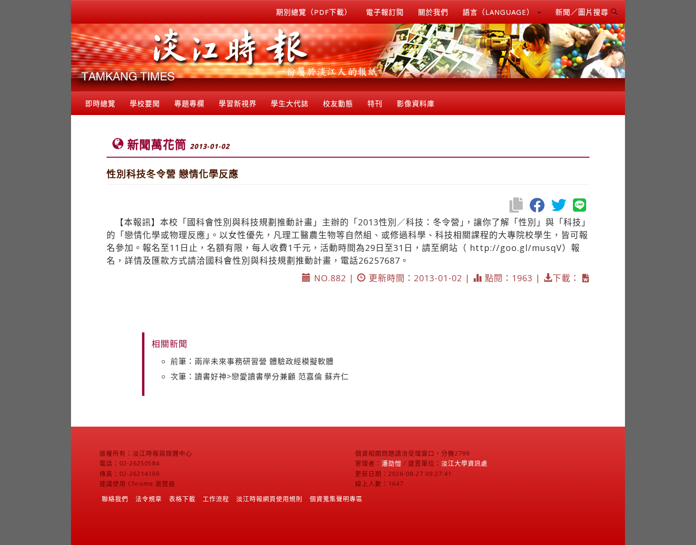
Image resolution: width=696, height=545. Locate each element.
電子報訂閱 (385, 12)
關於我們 (433, 12)
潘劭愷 (392, 463)
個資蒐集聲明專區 (336, 498)
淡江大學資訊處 (464, 463)
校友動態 (338, 103)
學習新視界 (238, 103)
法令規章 (148, 498)
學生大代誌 (290, 103)
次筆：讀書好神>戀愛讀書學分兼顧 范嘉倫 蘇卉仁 (259, 376)
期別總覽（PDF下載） (314, 12)
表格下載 (182, 498)
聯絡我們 (115, 498)
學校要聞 (145, 103)
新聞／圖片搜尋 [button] (583, 12)
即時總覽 (100, 103)
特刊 (375, 103)
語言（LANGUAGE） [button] (499, 12)
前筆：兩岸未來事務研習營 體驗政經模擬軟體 (252, 361)
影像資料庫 (416, 103)
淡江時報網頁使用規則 (269, 498)
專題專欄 (189, 103)
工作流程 (216, 498)
